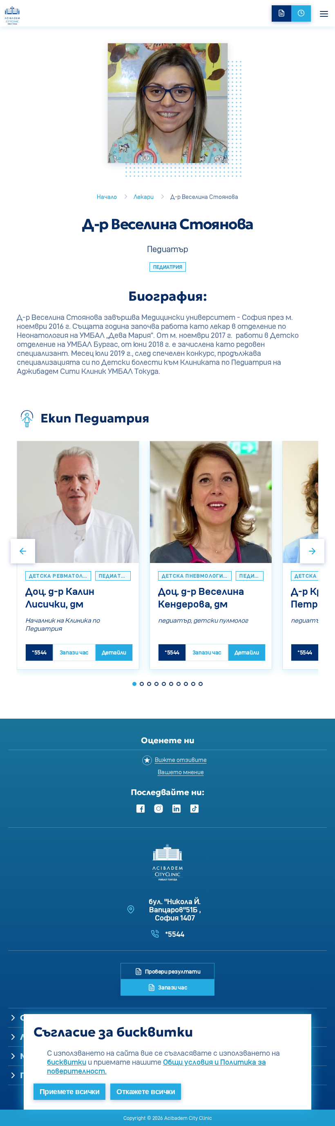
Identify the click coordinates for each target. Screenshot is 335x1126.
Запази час (172, 987)
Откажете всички (145, 1092)
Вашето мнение (181, 772)
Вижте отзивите (181, 759)
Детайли (114, 652)
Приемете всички (69, 1092)
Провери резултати (172, 971)
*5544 (39, 652)
